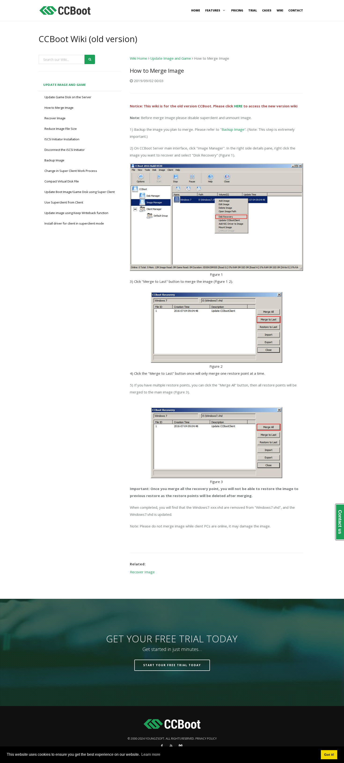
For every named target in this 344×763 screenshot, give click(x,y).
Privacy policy (206, 739)
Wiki (280, 10)
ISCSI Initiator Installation (61, 139)
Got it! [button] (329, 754)
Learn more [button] (150, 754)
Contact (295, 10)
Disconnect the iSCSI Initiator (64, 150)
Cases (266, 10)
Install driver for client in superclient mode (74, 223)
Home (195, 10)
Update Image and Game (64, 85)
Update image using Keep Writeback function (76, 213)
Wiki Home (138, 58)
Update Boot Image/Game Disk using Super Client (79, 192)
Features (213, 10)
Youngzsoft (154, 739)
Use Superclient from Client (63, 202)
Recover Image (55, 118)
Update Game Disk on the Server (67, 97)
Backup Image (54, 160)
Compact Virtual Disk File (61, 181)
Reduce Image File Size (60, 129)
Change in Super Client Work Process (70, 171)
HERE (238, 106)
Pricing (237, 10)
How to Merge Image (58, 107)
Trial (252, 10)
